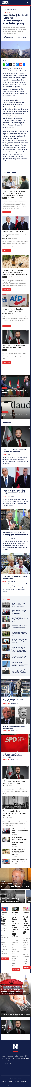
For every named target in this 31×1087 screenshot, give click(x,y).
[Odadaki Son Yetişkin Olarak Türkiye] (4, 909)
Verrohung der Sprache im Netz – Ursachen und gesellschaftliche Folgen (20, 671)
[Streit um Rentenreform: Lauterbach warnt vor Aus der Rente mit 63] (15, 743)
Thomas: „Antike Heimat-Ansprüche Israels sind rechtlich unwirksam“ (19, 604)
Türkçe (2, 923)
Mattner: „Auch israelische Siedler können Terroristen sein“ (19, 633)
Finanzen (5, 197)
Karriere (3, 1012)
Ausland (5, 238)
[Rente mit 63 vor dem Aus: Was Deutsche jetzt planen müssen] (15, 688)
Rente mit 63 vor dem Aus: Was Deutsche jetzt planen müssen (12, 700)
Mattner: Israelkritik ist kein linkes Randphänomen (20, 626)
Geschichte (3, 896)
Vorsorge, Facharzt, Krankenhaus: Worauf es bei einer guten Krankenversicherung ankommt (15, 193)
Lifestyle (4, 276)
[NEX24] (5, 37)
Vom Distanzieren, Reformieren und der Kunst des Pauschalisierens (20, 664)
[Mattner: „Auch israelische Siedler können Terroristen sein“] (6, 633)
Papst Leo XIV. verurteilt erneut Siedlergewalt (14, 577)
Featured (5, 313)
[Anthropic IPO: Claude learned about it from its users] (15, 408)
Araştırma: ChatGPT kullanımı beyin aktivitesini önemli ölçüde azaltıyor (26, 921)
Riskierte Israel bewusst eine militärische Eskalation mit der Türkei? (14, 234)
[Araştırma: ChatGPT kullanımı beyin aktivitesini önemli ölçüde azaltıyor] (26, 909)
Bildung (3, 984)
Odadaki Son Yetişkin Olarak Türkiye (4, 917)
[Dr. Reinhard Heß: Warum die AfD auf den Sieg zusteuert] (6, 641)
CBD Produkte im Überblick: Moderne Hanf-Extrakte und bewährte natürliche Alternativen (14, 272)
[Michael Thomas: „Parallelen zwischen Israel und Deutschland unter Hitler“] (15, 519)
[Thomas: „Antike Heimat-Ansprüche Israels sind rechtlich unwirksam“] (6, 605)
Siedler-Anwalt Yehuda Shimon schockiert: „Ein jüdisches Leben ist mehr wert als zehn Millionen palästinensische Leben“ (19, 648)
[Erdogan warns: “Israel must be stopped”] (15, 386)
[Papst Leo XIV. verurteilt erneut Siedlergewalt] (15, 563)
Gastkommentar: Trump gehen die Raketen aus (19, 656)
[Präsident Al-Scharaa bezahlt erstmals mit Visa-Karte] (15, 337)
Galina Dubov (11, 276)
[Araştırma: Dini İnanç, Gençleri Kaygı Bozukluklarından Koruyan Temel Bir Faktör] (15, 909)
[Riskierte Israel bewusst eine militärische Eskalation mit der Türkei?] (15, 223)
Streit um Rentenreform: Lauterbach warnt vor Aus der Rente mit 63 (12, 755)
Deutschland (6, 703)
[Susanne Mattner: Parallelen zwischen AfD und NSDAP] (15, 300)
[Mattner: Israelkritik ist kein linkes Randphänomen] (6, 626)
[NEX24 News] (15, 1047)
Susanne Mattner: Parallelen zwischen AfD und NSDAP (13, 310)
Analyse (4, 808)
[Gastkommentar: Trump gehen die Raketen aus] (6, 657)
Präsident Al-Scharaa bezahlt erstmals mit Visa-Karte (14, 451)
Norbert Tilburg (12, 197)
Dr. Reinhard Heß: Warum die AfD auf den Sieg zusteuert (19, 641)
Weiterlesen (7, 212)
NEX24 (11, 37)
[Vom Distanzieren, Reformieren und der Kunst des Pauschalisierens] (6, 664)
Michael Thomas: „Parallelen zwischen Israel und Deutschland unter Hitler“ (15, 534)
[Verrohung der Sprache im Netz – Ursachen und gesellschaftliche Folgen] (6, 671)
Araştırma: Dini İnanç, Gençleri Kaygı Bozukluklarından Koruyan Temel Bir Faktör (15, 922)
